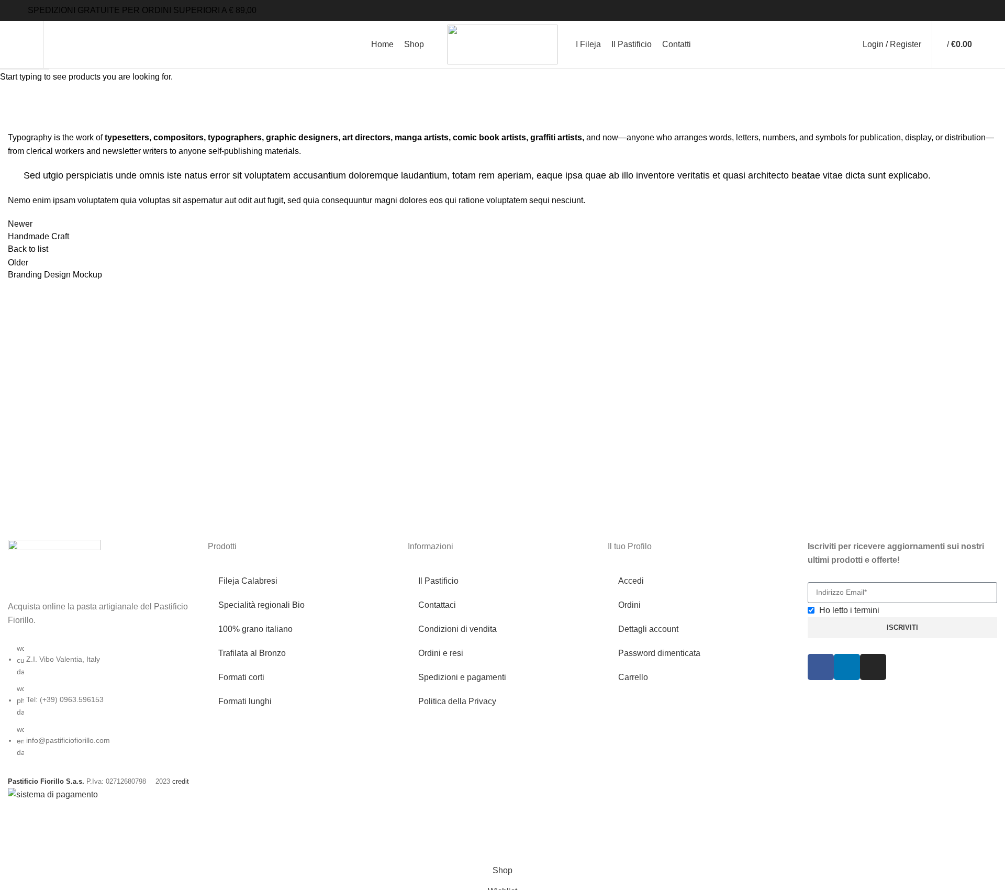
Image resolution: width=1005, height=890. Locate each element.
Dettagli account (648, 629)
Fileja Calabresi (247, 580)
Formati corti (241, 677)
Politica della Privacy (457, 701)
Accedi (631, 580)
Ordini (629, 604)
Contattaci (437, 604)
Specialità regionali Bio (261, 604)
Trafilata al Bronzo (252, 653)
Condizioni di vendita (457, 629)
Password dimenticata (659, 653)
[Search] (58, 44)
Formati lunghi (245, 701)
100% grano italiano (255, 629)
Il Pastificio (438, 580)
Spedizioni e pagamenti (462, 677)
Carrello (633, 677)
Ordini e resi (440, 653)
